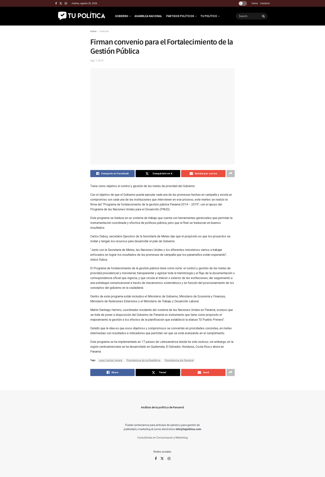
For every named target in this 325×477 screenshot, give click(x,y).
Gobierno (121, 16)
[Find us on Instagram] (66, 3)
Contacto (265, 3)
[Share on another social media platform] (230, 173)
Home (255, 3)
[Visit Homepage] (82, 16)
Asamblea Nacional (148, 16)
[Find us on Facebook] (56, 3)
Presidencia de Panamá (179, 360)
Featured (104, 31)
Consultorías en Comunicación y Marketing (162, 437)
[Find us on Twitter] (60, 3)
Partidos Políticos (180, 16)
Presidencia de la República (143, 360)
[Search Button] (263, 16)
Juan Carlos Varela (110, 360)
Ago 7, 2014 (96, 60)
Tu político (208, 16)
